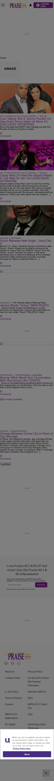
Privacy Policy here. (22, 748)
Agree (27, 754)
